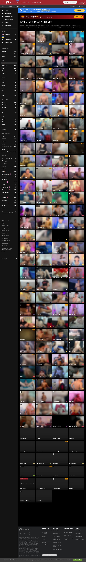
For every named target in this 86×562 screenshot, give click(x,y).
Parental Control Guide (57, 546)
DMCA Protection (79, 539)
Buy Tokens (4, 252)
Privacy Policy (5, 235)
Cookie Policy (60, 559)
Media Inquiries (5, 233)
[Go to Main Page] (12, 2)
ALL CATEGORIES (10, 212)
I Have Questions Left (49, 555)
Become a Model (6, 240)
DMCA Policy (56, 539)
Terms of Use (5, 238)
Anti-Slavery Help (57, 549)
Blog (3, 223)
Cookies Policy (57, 542)
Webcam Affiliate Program (68, 539)
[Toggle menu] (2, 2)
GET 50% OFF (78, 16)
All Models (4, 245)
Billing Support (5, 228)
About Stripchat (5, 220)
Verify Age (79, 10)
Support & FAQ (5, 225)
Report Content (5, 230)
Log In (81, 2)
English (23, 533)
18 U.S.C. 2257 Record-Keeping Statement (7, 249)
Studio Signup (5, 243)
